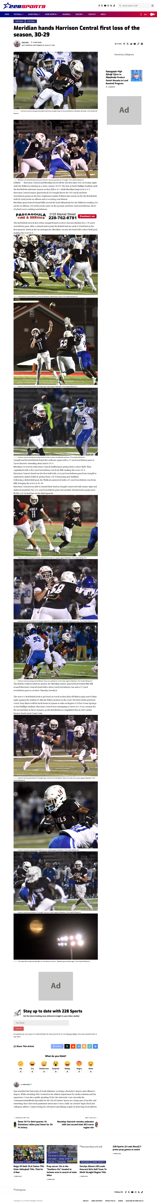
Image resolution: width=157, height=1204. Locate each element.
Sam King (25, 42)
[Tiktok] (114, 5)
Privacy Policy (71, 1034)
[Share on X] (127, 44)
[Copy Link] (138, 44)
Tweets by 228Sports (124, 54)
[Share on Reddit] (131, 44)
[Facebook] (99, 5)
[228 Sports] (24, 6)
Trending (61, 1162)
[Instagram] (108, 5)
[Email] (134, 44)
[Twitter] (101, 5)
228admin (111, 87)
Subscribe (19, 1028)
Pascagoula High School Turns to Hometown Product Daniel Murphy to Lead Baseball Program (117, 77)
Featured (19, 21)
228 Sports (53, 1153)
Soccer (51, 1162)
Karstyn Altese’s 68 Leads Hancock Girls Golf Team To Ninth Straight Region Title (93, 1169)
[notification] (141, 14)
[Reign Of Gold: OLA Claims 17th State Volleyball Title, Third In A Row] (29, 1154)
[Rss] (111, 5)
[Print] (141, 44)
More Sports (32, 1162)
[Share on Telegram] (78, 1046)
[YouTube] (105, 5)
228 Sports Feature (57, 1156)
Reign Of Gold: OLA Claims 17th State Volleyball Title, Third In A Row (29, 1169)
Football (31, 21)
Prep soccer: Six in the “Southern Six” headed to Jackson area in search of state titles (62, 1171)
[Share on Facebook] (124, 44)
